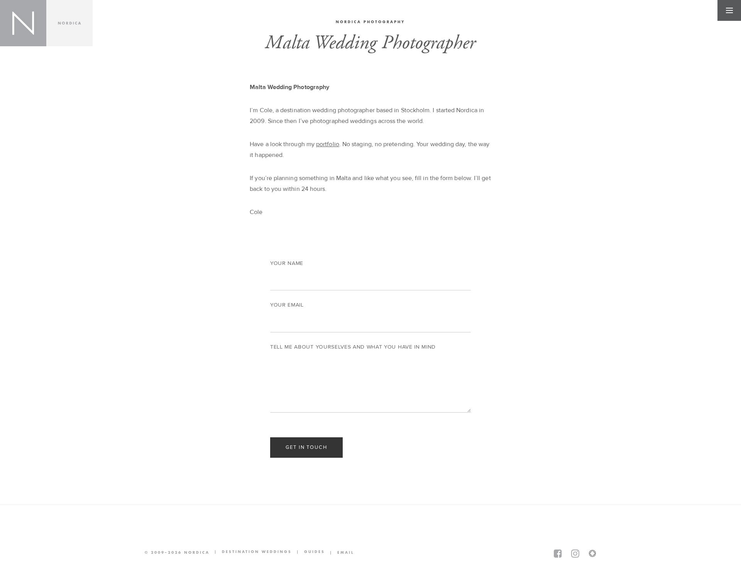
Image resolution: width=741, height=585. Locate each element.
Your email (287, 305)
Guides (308, 552)
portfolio (327, 144)
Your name (286, 263)
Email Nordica (339, 552)
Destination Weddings (251, 552)
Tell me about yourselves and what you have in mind (353, 347)
